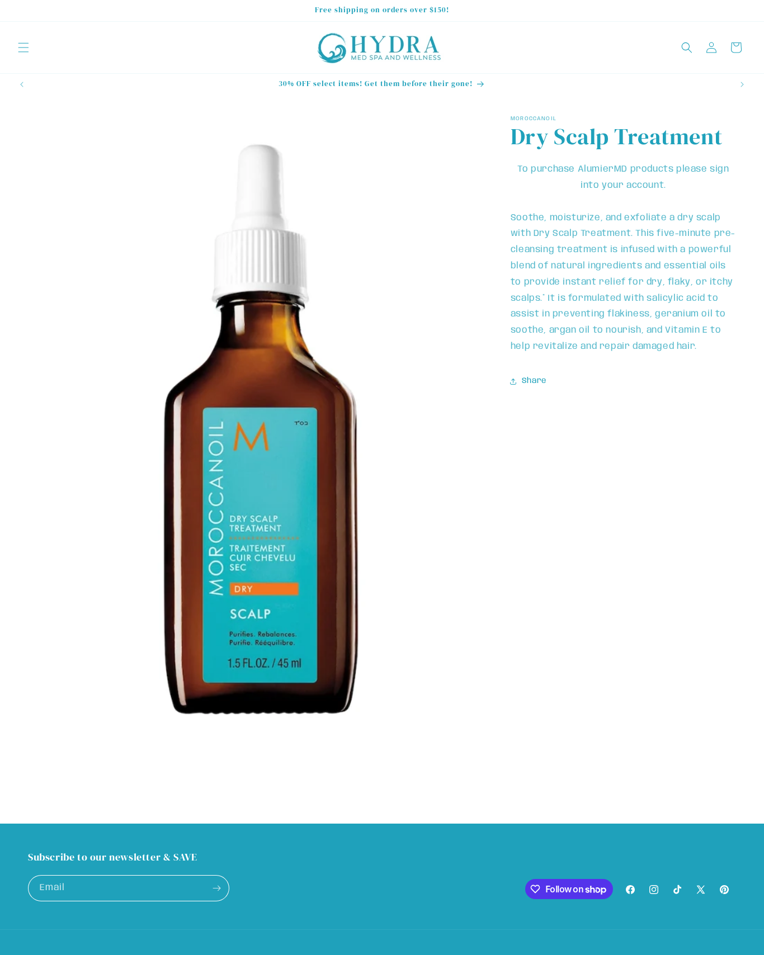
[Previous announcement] (22, 84)
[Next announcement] (742, 84)
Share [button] (534, 381)
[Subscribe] (216, 888)
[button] (23, 47)
